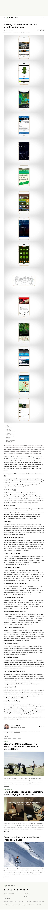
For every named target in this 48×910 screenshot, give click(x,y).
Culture (5, 738)
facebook (39, 726)
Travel (9, 738)
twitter (43, 726)
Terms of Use (35, 901)
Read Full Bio (17, 732)
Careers (16, 901)
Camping (14, 738)
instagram (41, 726)
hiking (5, 497)
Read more (6, 786)
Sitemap (11, 903)
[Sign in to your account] (42, 18)
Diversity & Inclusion (28, 901)
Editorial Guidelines (27, 895)
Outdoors (6, 741)
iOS (15, 490)
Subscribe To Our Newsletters (9, 893)
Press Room (6, 903)
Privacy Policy (41, 901)
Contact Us (6, 895)
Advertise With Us (27, 896)
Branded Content (8, 789)
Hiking (19, 738)
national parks (15, 588)
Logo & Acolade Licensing (8, 896)
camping (10, 497)
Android (12, 506)
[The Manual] (12, 18)
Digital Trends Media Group (8, 901)
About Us (26, 893)
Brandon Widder (8, 30)
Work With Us (21, 901)
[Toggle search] (43, 18)
